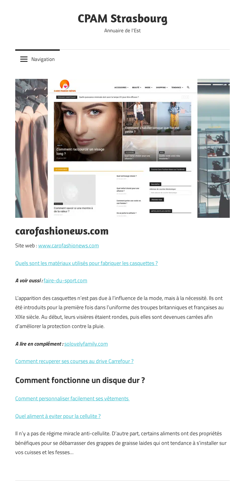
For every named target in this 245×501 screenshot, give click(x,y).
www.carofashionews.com (68, 245)
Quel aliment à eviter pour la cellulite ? (58, 416)
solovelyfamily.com (86, 344)
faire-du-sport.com (65, 280)
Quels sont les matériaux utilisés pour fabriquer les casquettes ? (86, 263)
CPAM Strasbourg (123, 17)
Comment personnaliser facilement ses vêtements (72, 398)
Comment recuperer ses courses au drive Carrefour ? (74, 361)
